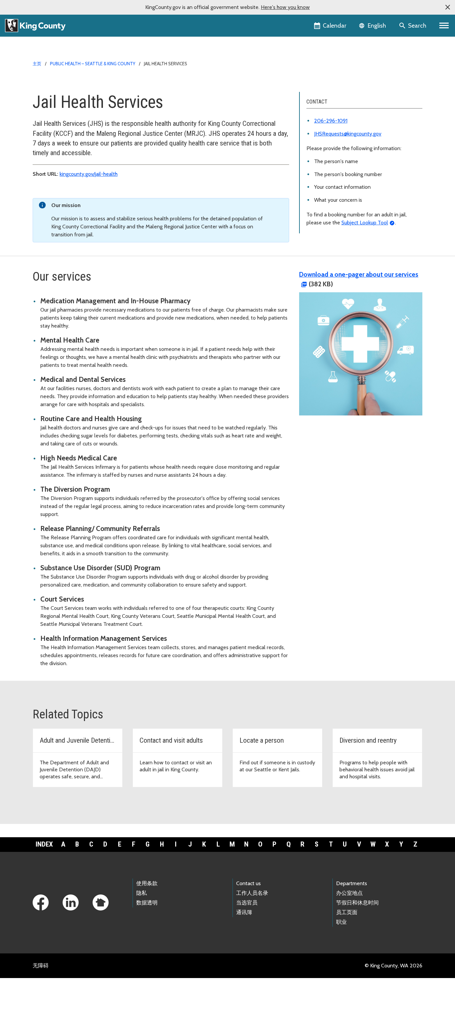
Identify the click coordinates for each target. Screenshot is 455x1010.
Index (44, 844)
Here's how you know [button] (285, 7)
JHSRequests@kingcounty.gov (347, 133)
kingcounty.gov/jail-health (89, 174)
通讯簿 (244, 912)
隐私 (141, 893)
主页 (37, 63)
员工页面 (346, 912)
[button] (447, 7)
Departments (351, 883)
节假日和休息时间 (357, 902)
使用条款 (147, 883)
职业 (341, 922)
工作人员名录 (252, 893)
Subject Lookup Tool (364, 222)
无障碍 (41, 965)
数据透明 (147, 902)
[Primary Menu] (444, 26)
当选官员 (246, 902)
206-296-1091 (330, 121)
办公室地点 (349, 893)
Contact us (248, 883)
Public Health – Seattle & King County (92, 63)
